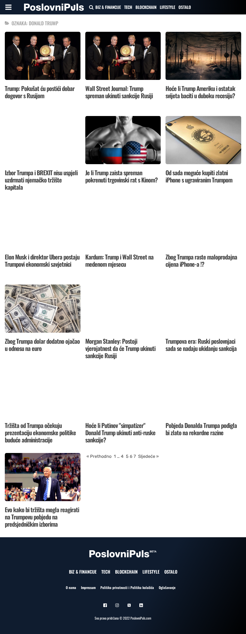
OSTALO (184, 7)
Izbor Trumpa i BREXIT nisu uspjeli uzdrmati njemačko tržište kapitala (41, 179)
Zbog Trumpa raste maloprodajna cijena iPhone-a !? (201, 260)
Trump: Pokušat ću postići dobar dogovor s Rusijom (39, 92)
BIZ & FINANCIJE (108, 7)
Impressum (88, 587)
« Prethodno (98, 456)
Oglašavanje (167, 587)
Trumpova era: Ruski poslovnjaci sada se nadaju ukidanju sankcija (201, 344)
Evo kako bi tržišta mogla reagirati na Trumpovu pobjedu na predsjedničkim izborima (42, 516)
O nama (71, 587)
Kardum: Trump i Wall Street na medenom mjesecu (119, 260)
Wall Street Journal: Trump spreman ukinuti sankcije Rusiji (119, 92)
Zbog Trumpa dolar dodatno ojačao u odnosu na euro (42, 344)
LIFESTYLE (167, 7)
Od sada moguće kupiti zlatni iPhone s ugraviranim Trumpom (199, 176)
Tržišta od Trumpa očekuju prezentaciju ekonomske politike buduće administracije (40, 432)
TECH (128, 7)
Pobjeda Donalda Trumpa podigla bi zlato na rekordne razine (201, 429)
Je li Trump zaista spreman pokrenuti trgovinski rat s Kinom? (121, 176)
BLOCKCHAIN (145, 7)
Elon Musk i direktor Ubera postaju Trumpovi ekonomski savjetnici (42, 260)
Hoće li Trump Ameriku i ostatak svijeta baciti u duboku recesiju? (200, 92)
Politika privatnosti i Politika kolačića (127, 587)
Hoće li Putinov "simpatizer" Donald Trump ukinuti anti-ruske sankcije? (120, 432)
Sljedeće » (148, 456)
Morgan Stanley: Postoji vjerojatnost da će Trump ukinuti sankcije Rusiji (120, 348)
